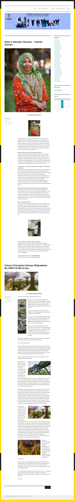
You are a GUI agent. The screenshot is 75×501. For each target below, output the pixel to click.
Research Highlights (60, 8)
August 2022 (57, 49)
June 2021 (56, 60)
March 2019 (57, 81)
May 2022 (56, 52)
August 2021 (57, 58)
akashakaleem (7, 118)
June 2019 (56, 78)
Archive (68, 8)
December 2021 (57, 56)
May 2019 (56, 79)
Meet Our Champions (43, 8)
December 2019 (57, 71)
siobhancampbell (8, 296)
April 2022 (56, 53)
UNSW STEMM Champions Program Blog (12, 496)
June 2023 (56, 44)
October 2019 (57, 73)
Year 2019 (10, 122)
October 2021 (57, 57)
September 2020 (58, 63)
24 (62, 107)
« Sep (57, 111)
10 (62, 103)
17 (62, 105)
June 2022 (56, 51)
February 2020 (57, 68)
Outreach (52, 8)
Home (35, 8)
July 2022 (56, 50)
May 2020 (56, 65)
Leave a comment (8, 301)
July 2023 (56, 43)
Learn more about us (58, 89)
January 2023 (57, 45)
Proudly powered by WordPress (25, 496)
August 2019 (57, 75)
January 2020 (57, 70)
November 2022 (57, 46)
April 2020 (56, 66)
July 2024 (56, 39)
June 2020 (56, 64)
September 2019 (58, 74)
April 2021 (56, 61)
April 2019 (56, 80)
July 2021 (56, 59)
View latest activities (58, 90)
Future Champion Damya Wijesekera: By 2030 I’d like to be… (26, 266)
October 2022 (57, 48)
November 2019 (57, 72)
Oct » (67, 111)
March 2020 (57, 67)
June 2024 (56, 41)
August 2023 (57, 42)
